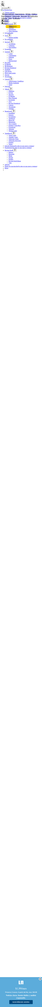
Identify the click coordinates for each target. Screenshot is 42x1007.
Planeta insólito (13, 37)
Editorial (11, 57)
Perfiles (11, 159)
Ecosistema (12, 117)
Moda (10, 156)
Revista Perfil (9, 150)
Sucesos (7, 42)
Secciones (5, 8)
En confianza (9, 39)
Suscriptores (18, 18)
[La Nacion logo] (21, 11)
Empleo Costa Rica (15, 125)
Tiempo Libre (13, 131)
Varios (11, 144)
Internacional (13, 61)
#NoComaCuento (10, 73)
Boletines (17, 16)
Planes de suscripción (21, 14)
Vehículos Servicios (15, 140)
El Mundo (8, 64)
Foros (10, 59)
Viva (6, 35)
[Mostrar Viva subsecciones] (9, 35)
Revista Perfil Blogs (15, 161)
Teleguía (11, 129)
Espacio (11, 115)
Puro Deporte (9, 24)
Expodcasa (12, 127)
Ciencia (7, 79)
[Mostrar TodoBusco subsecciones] (13, 133)
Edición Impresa (19, 146)
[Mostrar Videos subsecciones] (11, 88)
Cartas (11, 54)
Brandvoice (8, 111)
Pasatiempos (18, 148)
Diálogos (11, 91)
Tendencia (12, 118)
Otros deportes (13, 31)
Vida (10, 163)
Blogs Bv (11, 120)
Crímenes (11, 45)
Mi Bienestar (9, 66)
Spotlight (7, 69)
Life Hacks (8, 71)
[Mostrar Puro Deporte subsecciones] (15, 23)
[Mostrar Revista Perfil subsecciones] (15, 150)
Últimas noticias (10, 12)
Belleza (11, 152)
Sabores (7, 164)
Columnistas (12, 55)
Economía (8, 49)
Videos (7, 89)
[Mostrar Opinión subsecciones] (11, 51)
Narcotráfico (12, 47)
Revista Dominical (10, 68)
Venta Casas (12, 135)
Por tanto (7, 62)
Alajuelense (12, 29)
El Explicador (33, 16)
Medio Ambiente (14, 83)
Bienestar (11, 154)
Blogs (6, 168)
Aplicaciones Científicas (16, 81)
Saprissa (11, 28)
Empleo (11, 142)
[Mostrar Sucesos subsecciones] (11, 41)
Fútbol (11, 26)
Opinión (4, 18)
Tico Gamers (13, 124)
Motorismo (12, 122)
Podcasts (7, 86)
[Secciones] (2, 2)
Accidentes (12, 44)
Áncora (7, 75)
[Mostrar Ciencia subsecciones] (11, 79)
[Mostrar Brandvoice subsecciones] (13, 111)
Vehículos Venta (14, 139)
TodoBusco (8, 133)
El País (7, 19)
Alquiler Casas (13, 137)
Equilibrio (12, 113)
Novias (11, 157)
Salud (10, 85)
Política (7, 21)
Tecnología (8, 76)
